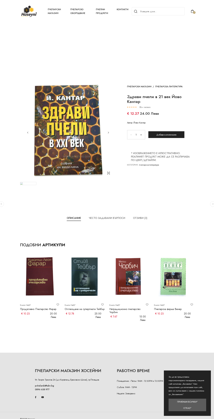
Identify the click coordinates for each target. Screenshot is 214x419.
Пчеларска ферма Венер (168, 309)
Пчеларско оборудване (77, 11)
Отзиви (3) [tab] (140, 218)
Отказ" (187, 408)
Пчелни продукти (102, 11)
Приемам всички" (187, 401)
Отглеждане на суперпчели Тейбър (85, 309)
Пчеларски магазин (54, 11)
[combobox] (157, 11)
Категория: (132, 164)
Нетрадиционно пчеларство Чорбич (125, 310)
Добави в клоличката (166, 134)
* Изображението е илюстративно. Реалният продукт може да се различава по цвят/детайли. (160, 156)
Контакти (122, 9)
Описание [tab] (74, 218)
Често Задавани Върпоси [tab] (107, 218)
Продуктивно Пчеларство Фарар (38, 309)
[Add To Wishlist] (58, 304)
